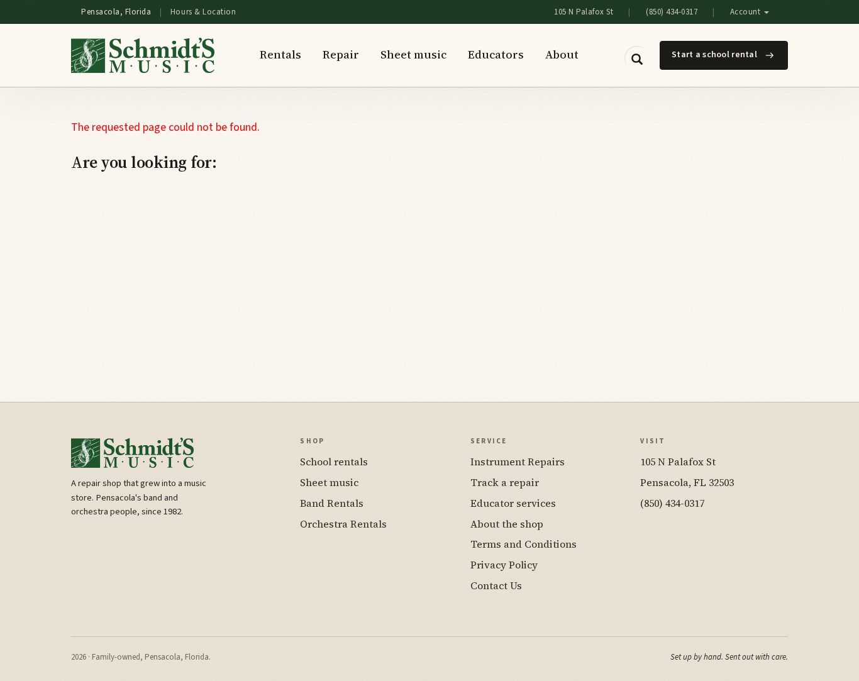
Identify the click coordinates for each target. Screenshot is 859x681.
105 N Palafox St (583, 12)
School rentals (334, 461)
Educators (496, 54)
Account (746, 12)
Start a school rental (714, 54)
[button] (637, 58)
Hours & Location (203, 12)
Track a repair (504, 482)
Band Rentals (331, 503)
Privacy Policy (504, 565)
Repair (341, 54)
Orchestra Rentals (343, 524)
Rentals (280, 54)
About (562, 54)
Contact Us (496, 585)
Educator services (513, 503)
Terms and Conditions (523, 544)
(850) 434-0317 (671, 12)
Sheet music (413, 54)
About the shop (506, 524)
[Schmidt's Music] (142, 55)
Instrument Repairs (517, 461)
